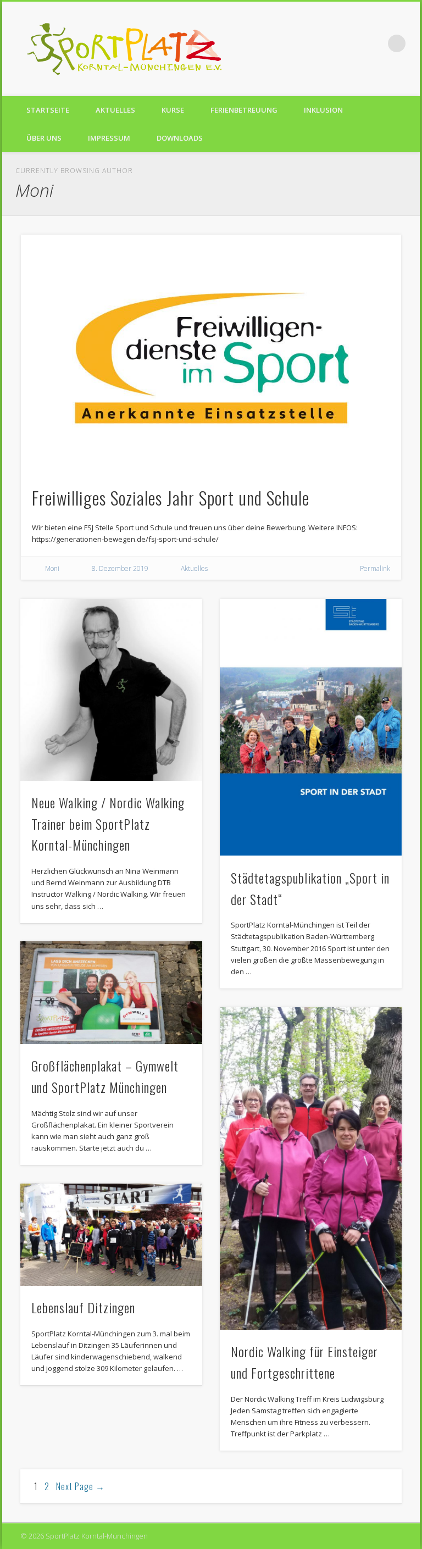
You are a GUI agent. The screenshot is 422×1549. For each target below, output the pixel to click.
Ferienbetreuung (243, 110)
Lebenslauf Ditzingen (83, 1307)
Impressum (109, 138)
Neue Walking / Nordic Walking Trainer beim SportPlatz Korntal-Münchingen (108, 823)
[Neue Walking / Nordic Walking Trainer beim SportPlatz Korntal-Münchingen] (111, 690)
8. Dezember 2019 (120, 568)
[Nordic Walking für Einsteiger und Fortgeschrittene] (311, 1168)
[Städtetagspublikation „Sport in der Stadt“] (311, 727)
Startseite (47, 110)
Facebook (351, 43)
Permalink (375, 568)
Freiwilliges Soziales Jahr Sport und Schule (170, 497)
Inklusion (323, 110)
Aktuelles (115, 110)
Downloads (180, 138)
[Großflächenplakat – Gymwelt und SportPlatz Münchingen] (111, 992)
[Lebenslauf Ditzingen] (111, 1235)
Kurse (173, 110)
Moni (52, 568)
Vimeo (374, 43)
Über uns (44, 138)
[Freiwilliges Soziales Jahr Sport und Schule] (211, 354)
